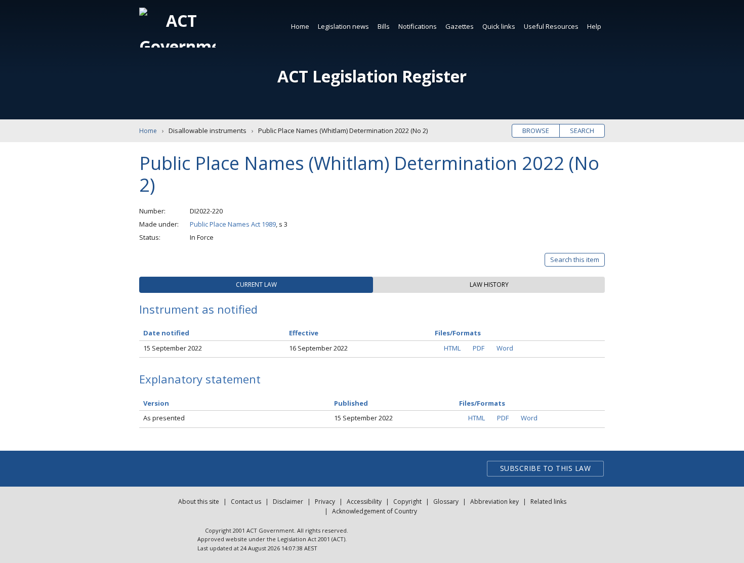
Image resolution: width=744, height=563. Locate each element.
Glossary (446, 501)
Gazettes (459, 26)
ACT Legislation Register (372, 76)
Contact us (246, 501)
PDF (478, 348)
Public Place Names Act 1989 (233, 224)
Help (594, 26)
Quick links (498, 26)
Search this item (574, 259)
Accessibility (364, 501)
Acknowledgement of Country (374, 511)
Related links (548, 501)
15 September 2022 (172, 348)
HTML (452, 348)
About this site (198, 501)
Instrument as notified (198, 309)
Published (351, 403)
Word (505, 348)
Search (582, 130)
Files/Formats (482, 403)
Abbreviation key (494, 501)
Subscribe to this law (545, 468)
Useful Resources (551, 26)
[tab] (256, 285)
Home (300, 26)
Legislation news (343, 26)
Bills (384, 26)
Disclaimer (288, 501)
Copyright (407, 501)
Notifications (417, 26)
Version (156, 403)
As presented (164, 417)
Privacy (325, 501)
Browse (535, 130)
